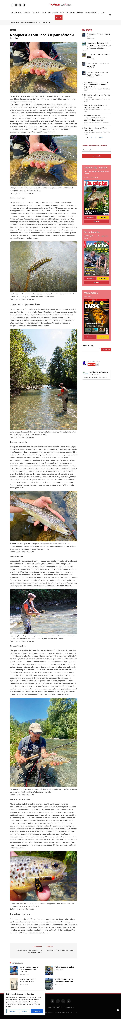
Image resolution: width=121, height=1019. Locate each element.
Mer (49, 12)
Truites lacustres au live (64, 967)
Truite (62, 12)
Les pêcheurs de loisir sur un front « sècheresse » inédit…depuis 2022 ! (96, 85)
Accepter (37, 1011)
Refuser (24, 1011)
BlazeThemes (72, 1012)
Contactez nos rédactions (54, 1007)
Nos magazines (17, 12)
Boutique (58, 17)
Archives (96, 221)
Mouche (55, 12)
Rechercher (87, 346)
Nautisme (80, 12)
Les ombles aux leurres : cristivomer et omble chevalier (29, 969)
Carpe (44, 12)
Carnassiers (36, 12)
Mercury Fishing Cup (92, 12)
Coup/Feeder (70, 12)
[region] (24, 1003)
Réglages (12, 1011)
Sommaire (90, 217)
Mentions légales (69, 1007)
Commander (103, 337)
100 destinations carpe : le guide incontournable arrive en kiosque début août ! (99, 45)
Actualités (27, 12)
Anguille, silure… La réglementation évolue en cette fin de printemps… (95, 118)
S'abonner (102, 217)
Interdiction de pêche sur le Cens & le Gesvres (95, 106)
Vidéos (103, 12)
